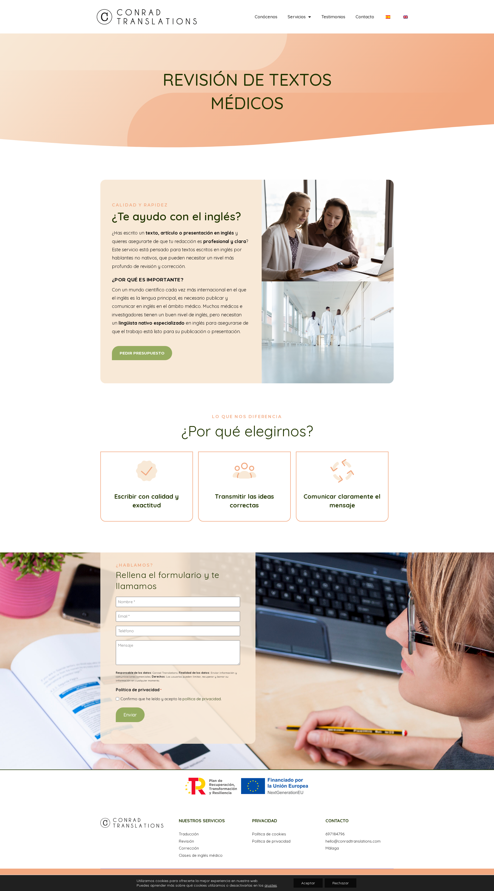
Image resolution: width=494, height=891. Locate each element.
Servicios (297, 16)
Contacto (365, 16)
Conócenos (266, 16)
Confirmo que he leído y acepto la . (171, 699)
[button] (142, 353)
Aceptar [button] (308, 883)
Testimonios (333, 16)
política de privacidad (201, 698)
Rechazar (340, 883)
